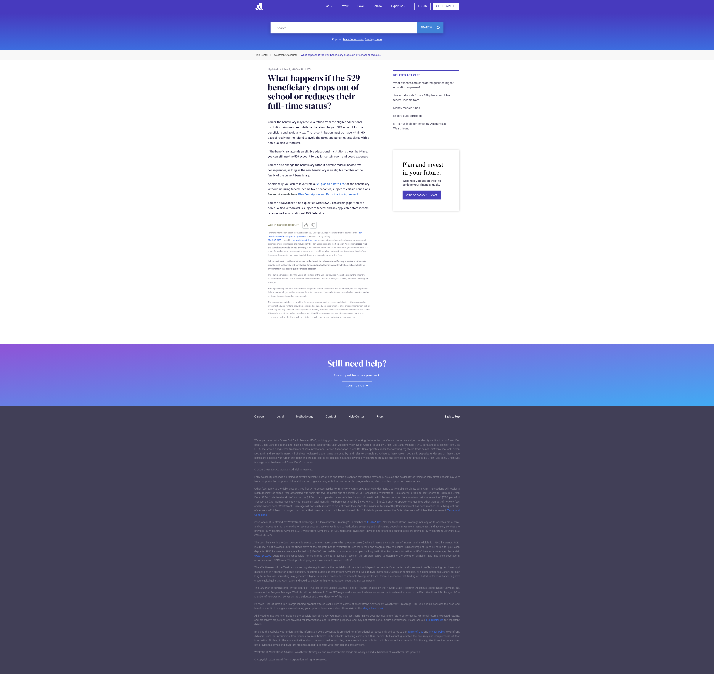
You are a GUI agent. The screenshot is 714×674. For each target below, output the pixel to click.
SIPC (378, 522)
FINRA (371, 522)
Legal (280, 416)
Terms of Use (415, 631)
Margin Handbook (373, 608)
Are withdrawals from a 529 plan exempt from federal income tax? (422, 98)
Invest (345, 6)
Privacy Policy (437, 631)
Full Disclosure (434, 620)
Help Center (356, 416)
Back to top (452, 416)
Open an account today (422, 195)
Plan (326, 6)
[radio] (305, 225)
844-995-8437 (274, 240)
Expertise (397, 6)
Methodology (304, 416)
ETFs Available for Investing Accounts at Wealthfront (419, 126)
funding (369, 39)
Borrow (377, 6)
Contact (331, 416)
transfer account (353, 39)
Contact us (355, 385)
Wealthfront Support (262, 55)
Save (361, 6)
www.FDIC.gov (262, 555)
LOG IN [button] (422, 6)
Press (380, 416)
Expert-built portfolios (407, 116)
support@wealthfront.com (305, 240)
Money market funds (406, 108)
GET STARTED (445, 6)
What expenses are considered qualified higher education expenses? (423, 86)
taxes (378, 39)
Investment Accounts (285, 55)
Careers (259, 416)
